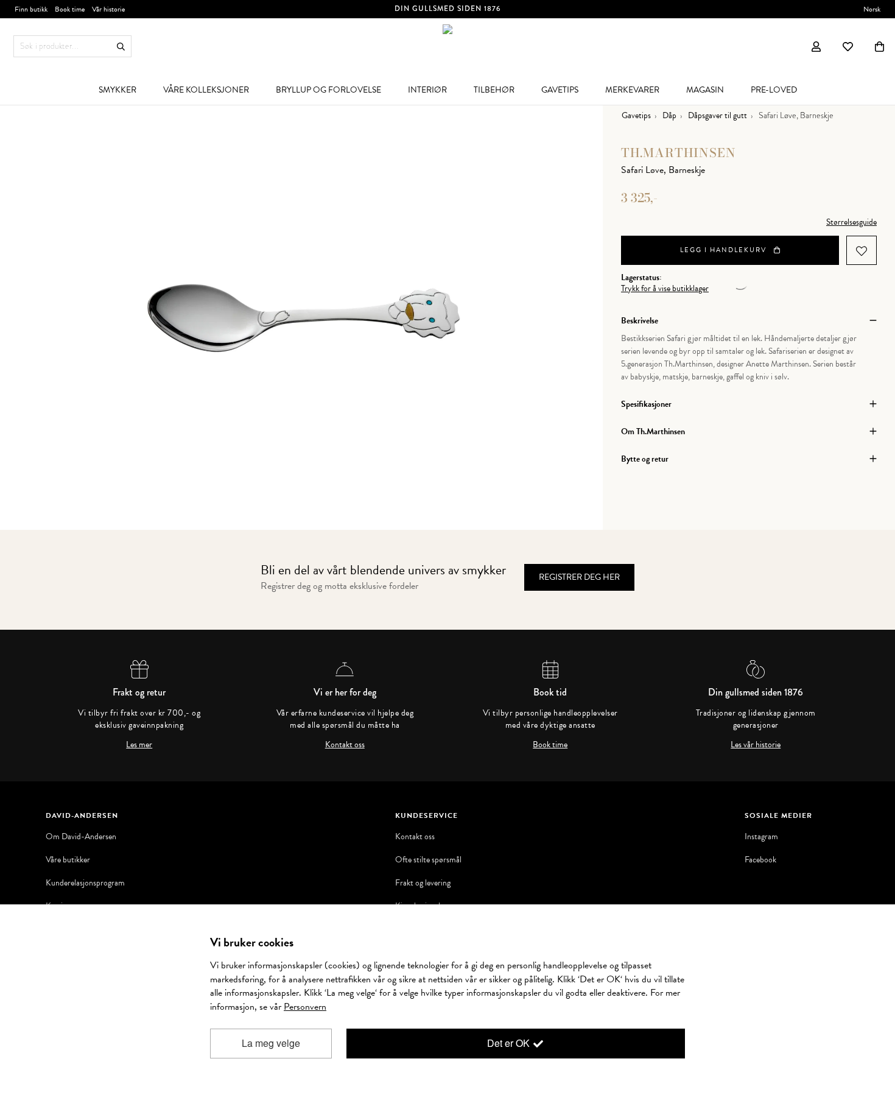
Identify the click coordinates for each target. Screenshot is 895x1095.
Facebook (760, 860)
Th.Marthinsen (678, 152)
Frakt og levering (423, 883)
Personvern (305, 1006)
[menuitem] (117, 89)
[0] (879, 46)
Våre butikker (68, 860)
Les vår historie (756, 745)
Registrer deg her (579, 577)
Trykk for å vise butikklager (665, 289)
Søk (121, 47)
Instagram (761, 837)
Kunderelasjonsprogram (85, 883)
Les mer (139, 745)
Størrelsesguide (851, 222)
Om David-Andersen (81, 837)
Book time (550, 745)
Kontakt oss (345, 745)
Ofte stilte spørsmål (428, 860)
